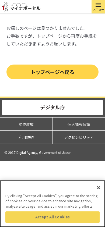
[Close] (98, 188)
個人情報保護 (79, 124)
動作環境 (26, 124)
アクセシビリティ (79, 137)
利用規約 (26, 137)
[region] (52, 203)
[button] (98, 6)
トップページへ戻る (52, 71)
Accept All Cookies (52, 216)
